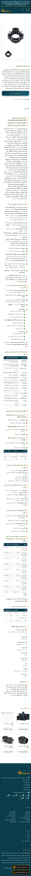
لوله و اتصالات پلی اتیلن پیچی (19, 99)
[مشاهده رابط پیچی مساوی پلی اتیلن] (7, 739)
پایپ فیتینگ (27, 853)
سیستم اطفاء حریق (25, 817)
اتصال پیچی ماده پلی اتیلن (23, 746)
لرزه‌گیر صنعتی (26, 815)
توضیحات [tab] (26, 109)
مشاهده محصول (24, 729)
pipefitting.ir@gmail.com (19, 792)
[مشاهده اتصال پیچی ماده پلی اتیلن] (23, 739)
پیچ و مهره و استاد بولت (25, 821)
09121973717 (27, 789)
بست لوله (13, 817)
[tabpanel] (15, 35)
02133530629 (27, 787)
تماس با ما (27, 836)
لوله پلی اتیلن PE (24, 723)
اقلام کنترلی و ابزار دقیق (10, 819)
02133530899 (27, 785)
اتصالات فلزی (12, 812)
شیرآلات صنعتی (12, 813)
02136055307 (27, 782)
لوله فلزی (28, 812)
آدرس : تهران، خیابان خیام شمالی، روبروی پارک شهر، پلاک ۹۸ (14, 777)
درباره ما (28, 833)
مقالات (28, 838)
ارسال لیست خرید (26, 841)
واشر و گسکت (12, 821)
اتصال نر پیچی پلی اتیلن (8, 724)
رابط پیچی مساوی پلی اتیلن (8, 746)
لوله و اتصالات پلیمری (10, 815)
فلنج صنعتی (27, 813)
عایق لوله (28, 819)
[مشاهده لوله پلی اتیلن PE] (23, 717)
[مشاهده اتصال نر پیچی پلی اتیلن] (7, 717)
